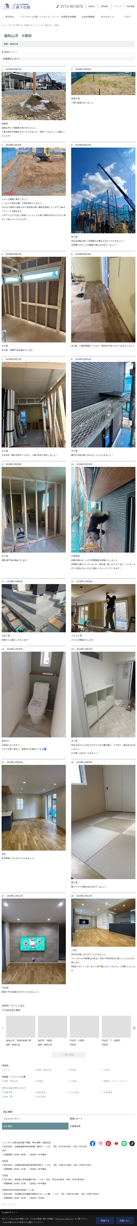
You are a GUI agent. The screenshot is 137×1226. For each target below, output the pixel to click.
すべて (7, 1070)
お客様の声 (75, 1126)
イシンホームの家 (29, 16)
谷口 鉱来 (41, 1096)
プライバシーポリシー (64, 1218)
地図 (49, 1146)
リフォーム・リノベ (49, 16)
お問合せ (91, 6)
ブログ (127, 16)
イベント (117, 6)
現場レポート (76, 1118)
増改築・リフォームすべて (116, 1081)
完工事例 (7, 1126)
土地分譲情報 (88, 16)
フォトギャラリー (11, 1118)
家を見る (9, 16)
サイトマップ (9, 1204)
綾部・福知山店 (44, 1070)
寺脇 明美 (8, 1092)
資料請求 (104, 6)
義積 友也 (41, 1092)
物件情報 (130, 6)
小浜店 (107, 1070)
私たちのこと (107, 16)
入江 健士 (75, 1092)
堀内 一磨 (8, 1096)
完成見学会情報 (68, 16)
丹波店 (74, 1070)
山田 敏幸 (108, 1092)
